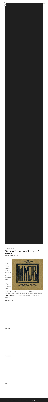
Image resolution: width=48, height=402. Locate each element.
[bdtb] (5, 3)
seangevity (7, 255)
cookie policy (32, 400)
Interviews (7, 248)
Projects (12, 248)
